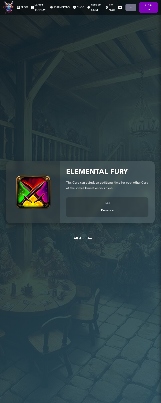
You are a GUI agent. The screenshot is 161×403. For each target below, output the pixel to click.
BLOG (24, 7)
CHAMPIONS (62, 7)
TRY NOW (112, 7)
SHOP (80, 7)
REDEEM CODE (96, 7)
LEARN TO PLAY (40, 7)
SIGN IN (149, 8)
